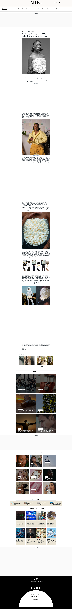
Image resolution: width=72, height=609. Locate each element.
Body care (19, 427)
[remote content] (36, 87)
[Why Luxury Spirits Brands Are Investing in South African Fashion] (45, 298)
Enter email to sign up (36, 537)
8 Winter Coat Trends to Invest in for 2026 (27, 304)
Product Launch (34, 427)
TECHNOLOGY (40, 327)
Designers (23, 285)
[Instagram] (54, 2)
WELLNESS (28, 442)
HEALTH (15, 442)
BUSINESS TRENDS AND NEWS (56, 442)
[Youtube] (40, 526)
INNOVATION (28, 477)
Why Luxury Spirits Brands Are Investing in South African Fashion (44, 305)
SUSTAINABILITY (40, 348)
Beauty (19, 401)
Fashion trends (24, 287)
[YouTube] (59, 2)
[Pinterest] (56, 2)
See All (52, 292)
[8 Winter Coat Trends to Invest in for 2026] (27, 298)
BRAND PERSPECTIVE (21, 327)
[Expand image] (29, 254)
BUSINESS (38, 477)
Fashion (23, 286)
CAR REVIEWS (20, 347)
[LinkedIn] (58, 2)
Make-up (19, 414)
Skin (32, 401)
